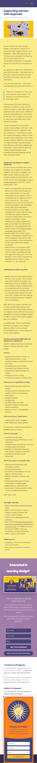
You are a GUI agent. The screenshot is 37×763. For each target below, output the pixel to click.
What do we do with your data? (18, 653)
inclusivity (15, 17)
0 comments (23, 17)
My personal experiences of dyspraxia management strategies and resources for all (19, 524)
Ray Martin (8, 542)
